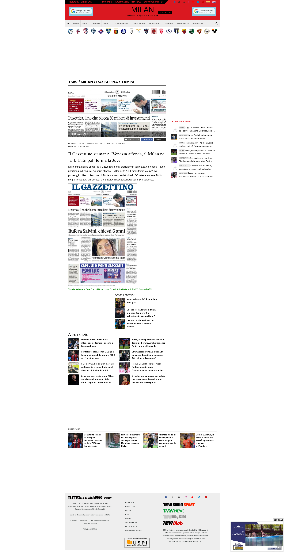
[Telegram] (198, 2)
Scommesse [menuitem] (183, 23)
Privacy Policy (131, 526)
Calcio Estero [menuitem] (138, 23)
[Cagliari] (86, 31)
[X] (179, 2)
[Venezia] (214, 31)
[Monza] (161, 31)
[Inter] (124, 31)
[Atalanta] (71, 31)
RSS (127, 514)
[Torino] (199, 31)
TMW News (136, 2)
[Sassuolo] (192, 31)
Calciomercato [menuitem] (121, 23)
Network (74, 2)
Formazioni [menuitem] (154, 23)
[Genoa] (116, 31)
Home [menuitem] (76, 23)
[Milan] (154, 31)
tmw (73, 82)
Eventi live (86, 2)
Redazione (130, 502)
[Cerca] (216, 23)
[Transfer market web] (213, 2)
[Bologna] (78, 31)
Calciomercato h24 (153, 2)
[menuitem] (68, 23)
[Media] (203, 2)
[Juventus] (131, 31)
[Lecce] (146, 31)
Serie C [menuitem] (106, 23)
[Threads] (184, 2)
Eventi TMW (130, 506)
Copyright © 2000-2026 (79, 520)
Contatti (129, 518)
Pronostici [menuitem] (198, 23)
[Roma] (184, 31)
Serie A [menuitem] (85, 23)
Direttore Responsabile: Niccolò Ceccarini (90, 509)
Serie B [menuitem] (96, 23)
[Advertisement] (142, 406)
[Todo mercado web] (208, 2)
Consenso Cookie (133, 531)
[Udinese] (207, 31)
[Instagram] (189, 2)
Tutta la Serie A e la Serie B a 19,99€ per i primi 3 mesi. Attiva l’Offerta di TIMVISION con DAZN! (110, 289)
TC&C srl (80, 503)
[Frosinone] (108, 31)
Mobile (128, 510)
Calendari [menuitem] (168, 23)
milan (87, 82)
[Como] (93, 31)
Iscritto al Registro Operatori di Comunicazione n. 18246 (90, 515)
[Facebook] (174, 2)
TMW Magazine (122, 2)
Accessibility (131, 522)
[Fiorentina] (101, 31)
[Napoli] (169, 31)
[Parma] (177, 31)
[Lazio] (139, 31)
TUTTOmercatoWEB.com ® (99, 520)
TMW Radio (107, 2)
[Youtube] (193, 2)
